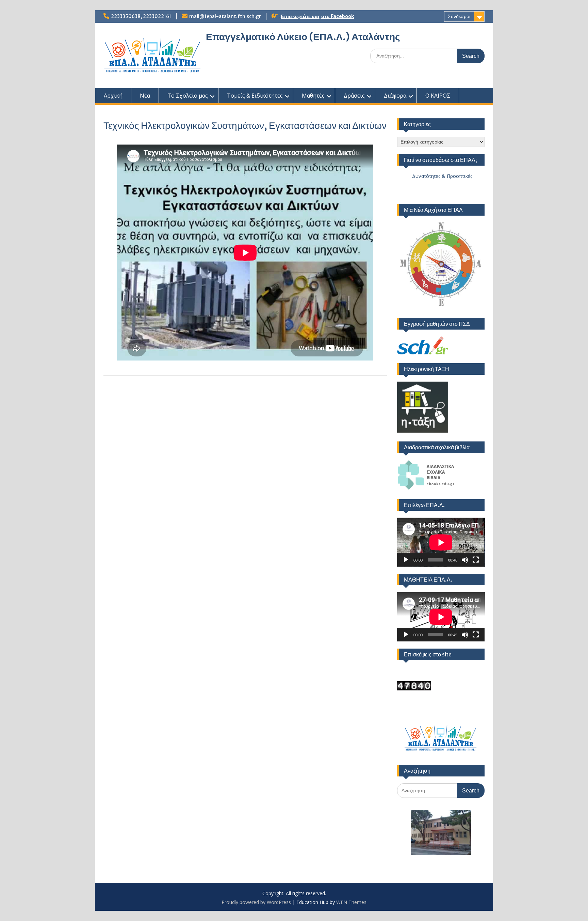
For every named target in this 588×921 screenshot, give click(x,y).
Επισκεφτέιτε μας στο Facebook (317, 16)
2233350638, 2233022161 (141, 16)
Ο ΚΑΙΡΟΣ (437, 95)
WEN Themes (351, 902)
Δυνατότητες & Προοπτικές (434, 176)
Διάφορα (395, 95)
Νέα (145, 95)
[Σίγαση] (464, 559)
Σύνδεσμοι (459, 16)
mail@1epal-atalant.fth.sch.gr (225, 16)
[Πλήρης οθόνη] (475, 559)
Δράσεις (354, 95)
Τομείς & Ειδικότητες (255, 95)
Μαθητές (313, 95)
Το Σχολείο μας (187, 95)
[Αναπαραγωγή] (406, 559)
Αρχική (113, 95)
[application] (441, 542)
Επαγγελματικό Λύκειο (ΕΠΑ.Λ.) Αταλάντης (303, 37)
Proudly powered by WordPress (256, 902)
